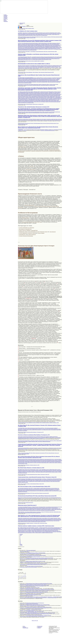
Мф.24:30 (34, 338)
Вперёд (21, 544)
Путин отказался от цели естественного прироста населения (36, 555)
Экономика (6, 15)
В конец (21, 545)
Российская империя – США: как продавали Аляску (35, 611)
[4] (40, 283)
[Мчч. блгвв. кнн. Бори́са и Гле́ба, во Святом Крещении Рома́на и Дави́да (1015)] (31, 483)
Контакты (39, 627)
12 (20, 541)
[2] (58, 439)
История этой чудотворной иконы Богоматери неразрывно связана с (29, 497)
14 (21, 130)
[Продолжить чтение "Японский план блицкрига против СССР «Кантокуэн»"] (29, 603)
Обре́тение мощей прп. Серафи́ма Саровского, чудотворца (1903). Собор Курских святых (36, 525)
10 (18, 576)
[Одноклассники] (19, 27)
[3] (24, 283)
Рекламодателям (25, 627)
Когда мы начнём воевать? (31, 550)
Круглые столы (40, 626)
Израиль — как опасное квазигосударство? (34, 609)
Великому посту (22, 146)
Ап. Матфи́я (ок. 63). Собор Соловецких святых (27, 31)
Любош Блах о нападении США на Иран (33, 587)
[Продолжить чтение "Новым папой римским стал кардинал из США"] (28, 595)
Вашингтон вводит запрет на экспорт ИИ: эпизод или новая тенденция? (38, 604)
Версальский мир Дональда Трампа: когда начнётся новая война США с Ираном (39, 583)
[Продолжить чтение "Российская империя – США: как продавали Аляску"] (28, 612)
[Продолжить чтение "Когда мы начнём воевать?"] (24, 551)
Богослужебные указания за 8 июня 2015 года (32, 222)
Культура (5, 20)
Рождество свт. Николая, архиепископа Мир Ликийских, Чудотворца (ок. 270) (34, 434)
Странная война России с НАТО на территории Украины (36, 552)
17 (18, 577)
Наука (5, 19)
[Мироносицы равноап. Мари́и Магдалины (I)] (25, 502)
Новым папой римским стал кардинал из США (33, 594)
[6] (22, 286)
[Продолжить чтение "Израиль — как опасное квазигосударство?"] (27, 610)
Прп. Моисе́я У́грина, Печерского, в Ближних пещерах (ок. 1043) (31, 467)
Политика (5, 16)
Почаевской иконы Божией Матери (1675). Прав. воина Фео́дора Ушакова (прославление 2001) (37, 495)
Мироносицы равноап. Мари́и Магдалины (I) (27, 505)
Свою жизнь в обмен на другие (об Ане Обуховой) (35, 566)
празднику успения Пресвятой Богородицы (48, 130)
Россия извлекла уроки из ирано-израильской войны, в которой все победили (39, 615)
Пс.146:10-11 (28, 298)
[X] (21, 27)
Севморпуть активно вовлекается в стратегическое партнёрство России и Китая (38, 607)
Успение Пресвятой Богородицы (26, 235)
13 (20, 542)
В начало (21, 534)
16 (25, 576)
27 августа (25, 130)
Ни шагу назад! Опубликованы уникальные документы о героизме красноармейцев (40, 557)
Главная (5, 14)
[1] (18, 346)
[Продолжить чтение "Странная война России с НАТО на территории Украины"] (29, 553)
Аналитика (5, 17)
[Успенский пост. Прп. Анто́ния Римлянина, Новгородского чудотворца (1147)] (30, 104)
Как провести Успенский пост (25, 229)
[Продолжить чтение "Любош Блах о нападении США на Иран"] (27, 588)
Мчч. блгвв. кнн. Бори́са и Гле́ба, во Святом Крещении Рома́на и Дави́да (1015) (34, 486)
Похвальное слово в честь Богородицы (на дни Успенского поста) (33, 231)
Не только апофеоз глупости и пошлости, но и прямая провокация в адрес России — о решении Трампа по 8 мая (44, 596)
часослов (31, 166)
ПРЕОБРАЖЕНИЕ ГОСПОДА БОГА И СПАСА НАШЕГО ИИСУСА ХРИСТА (34, 63)
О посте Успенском (23, 227)
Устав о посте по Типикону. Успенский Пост (28, 230)
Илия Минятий (53, 231)
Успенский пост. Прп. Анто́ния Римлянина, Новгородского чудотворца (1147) (33, 106)
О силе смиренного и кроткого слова (27, 233)
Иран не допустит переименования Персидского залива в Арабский (37, 591)
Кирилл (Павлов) (41, 233)
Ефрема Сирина (25, 217)
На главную (20, 26)
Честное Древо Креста (30, 169)
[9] (57, 342)
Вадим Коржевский (32, 234)
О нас (24, 626)
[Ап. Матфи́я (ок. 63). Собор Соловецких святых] (26, 28)
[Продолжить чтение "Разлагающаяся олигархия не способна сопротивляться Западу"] (30, 564)
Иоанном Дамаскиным (29, 205)
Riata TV (21, 23)
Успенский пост (22, 234)
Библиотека (6, 21)
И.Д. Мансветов (31, 227)
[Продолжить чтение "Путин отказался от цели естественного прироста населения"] (30, 556)
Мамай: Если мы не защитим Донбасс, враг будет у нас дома (35, 561)
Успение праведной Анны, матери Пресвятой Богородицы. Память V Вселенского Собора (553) (37, 477)
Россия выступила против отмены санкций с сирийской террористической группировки (40, 589)
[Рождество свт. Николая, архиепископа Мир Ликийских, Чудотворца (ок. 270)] (30, 432)
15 (24, 576)
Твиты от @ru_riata (35, 620)
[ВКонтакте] (18, 27)
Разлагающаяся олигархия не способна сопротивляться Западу (37, 563)
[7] (54, 288)
